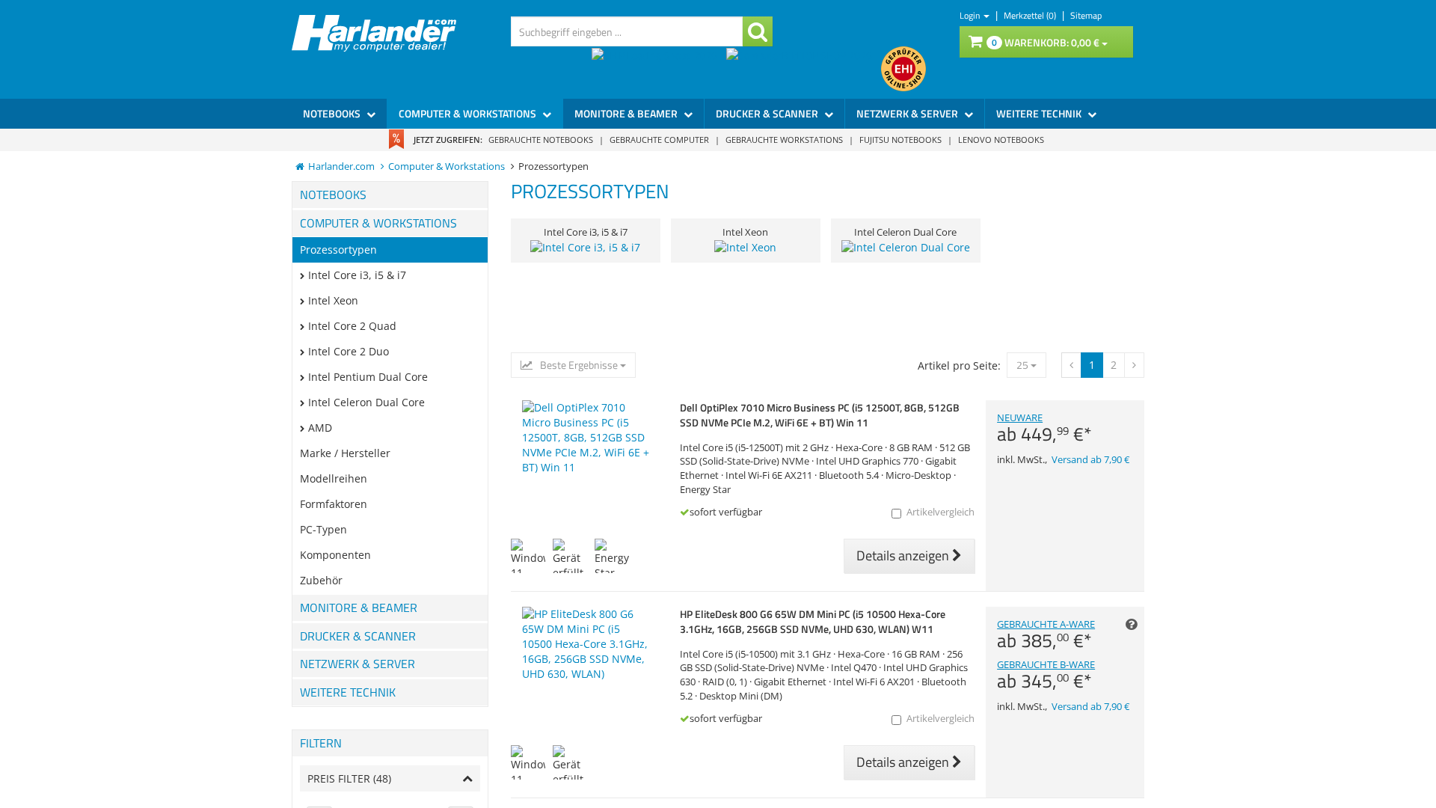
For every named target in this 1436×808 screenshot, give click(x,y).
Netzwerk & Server (908, 113)
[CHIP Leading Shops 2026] (659, 68)
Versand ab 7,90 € (1090, 459)
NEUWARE (1044, 427)
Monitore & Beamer (627, 113)
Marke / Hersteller (345, 453)
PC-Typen (323, 529)
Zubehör (321, 580)
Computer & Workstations (468, 113)
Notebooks (333, 113)
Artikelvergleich (940, 512)
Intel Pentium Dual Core (368, 377)
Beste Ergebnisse (579, 365)
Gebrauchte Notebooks (540, 139)
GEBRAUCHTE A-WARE (1046, 634)
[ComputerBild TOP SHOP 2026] (803, 68)
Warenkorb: (1045, 42)
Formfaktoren (333, 504)
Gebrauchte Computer (659, 139)
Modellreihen (333, 478)
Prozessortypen (338, 249)
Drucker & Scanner (768, 113)
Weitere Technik (1040, 113)
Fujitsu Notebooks (900, 139)
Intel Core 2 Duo (348, 351)
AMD (320, 427)
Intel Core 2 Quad (352, 326)
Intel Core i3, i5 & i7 (357, 275)
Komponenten (335, 555)
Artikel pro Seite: (959, 365)
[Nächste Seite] (1071, 365)
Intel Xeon (333, 300)
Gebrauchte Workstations (784, 139)
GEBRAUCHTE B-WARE (1046, 674)
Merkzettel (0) (1031, 15)
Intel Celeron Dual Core (366, 402)
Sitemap (1086, 15)
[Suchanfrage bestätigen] (758, 31)
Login (971, 15)
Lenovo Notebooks (1001, 139)
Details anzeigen (904, 555)
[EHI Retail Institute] (903, 68)
